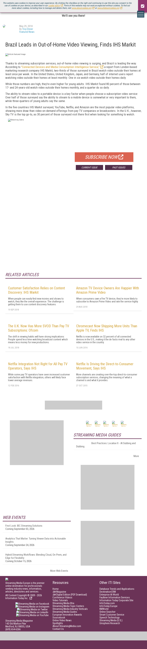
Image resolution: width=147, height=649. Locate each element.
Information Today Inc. (17, 598)
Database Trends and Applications (116, 588)
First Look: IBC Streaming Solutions (23, 525)
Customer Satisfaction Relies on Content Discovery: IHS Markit (36, 290)
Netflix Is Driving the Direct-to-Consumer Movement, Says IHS (104, 366)
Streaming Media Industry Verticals (70, 608)
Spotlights (58, 623)
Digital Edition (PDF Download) (70, 594)
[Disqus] (73, 225)
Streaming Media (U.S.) (110, 620)
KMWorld (103, 608)
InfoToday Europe (108, 606)
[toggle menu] (140, 14)
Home (56, 588)
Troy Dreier (27, 29)
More (136, 456)
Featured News (26, 31)
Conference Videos (62, 597)
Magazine (59, 591)
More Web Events (59, 570)
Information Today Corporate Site (116, 600)
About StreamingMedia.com (67, 626)
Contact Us (58, 629)
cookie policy (54, 5)
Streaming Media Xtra (63, 603)
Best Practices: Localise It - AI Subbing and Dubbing (106, 445)
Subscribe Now (101, 157)
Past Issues (118, 167)
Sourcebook (59, 617)
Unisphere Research (109, 623)
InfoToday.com (107, 603)
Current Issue (89, 167)
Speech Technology (109, 617)
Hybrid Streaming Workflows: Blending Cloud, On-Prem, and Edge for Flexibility (36, 556)
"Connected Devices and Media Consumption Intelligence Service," (60, 67)
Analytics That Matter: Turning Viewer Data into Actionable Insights (35, 540)
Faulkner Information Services (114, 597)
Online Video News (62, 620)
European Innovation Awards (67, 614)
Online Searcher (107, 611)
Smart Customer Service (111, 614)
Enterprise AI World (109, 594)
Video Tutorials (60, 600)
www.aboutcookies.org (81, 8)
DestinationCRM (107, 591)
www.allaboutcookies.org (108, 8)
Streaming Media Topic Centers (68, 606)
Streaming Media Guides (65, 611)
